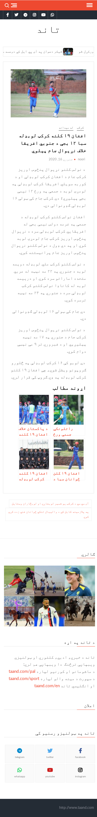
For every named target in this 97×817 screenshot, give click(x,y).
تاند (48, 29)
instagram (80, 776)
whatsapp (19, 776)
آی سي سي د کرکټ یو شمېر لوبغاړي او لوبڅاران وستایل (50, 503)
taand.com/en (47, 686)
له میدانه (66, 127)
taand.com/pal (22, 671)
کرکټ (80, 127)
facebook (80, 757)
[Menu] (89, 5)
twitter (50, 757)
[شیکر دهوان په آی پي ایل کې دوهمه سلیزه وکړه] (60, 51)
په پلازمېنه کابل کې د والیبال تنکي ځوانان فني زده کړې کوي (48, 514)
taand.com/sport (24, 679)
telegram (19, 757)
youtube (50, 776)
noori (81, 159)
